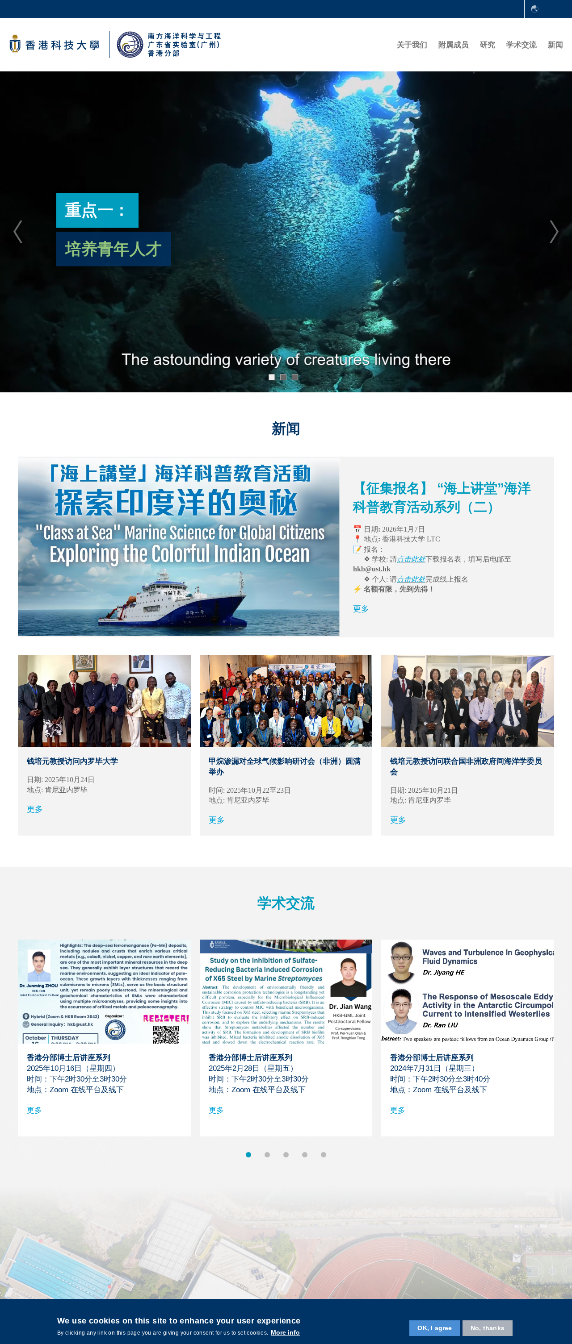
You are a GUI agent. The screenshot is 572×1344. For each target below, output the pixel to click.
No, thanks (488, 1328)
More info (285, 1332)
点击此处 (411, 559)
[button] (248, 1154)
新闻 (555, 45)
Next (554, 232)
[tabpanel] (286, 231)
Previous (17, 232)
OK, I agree (434, 1328)
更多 (361, 608)
